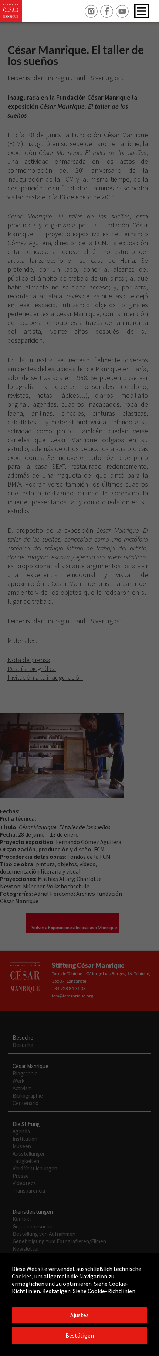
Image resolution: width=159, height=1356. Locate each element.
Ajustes (79, 1315)
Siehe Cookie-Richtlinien (104, 1291)
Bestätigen (79, 1335)
